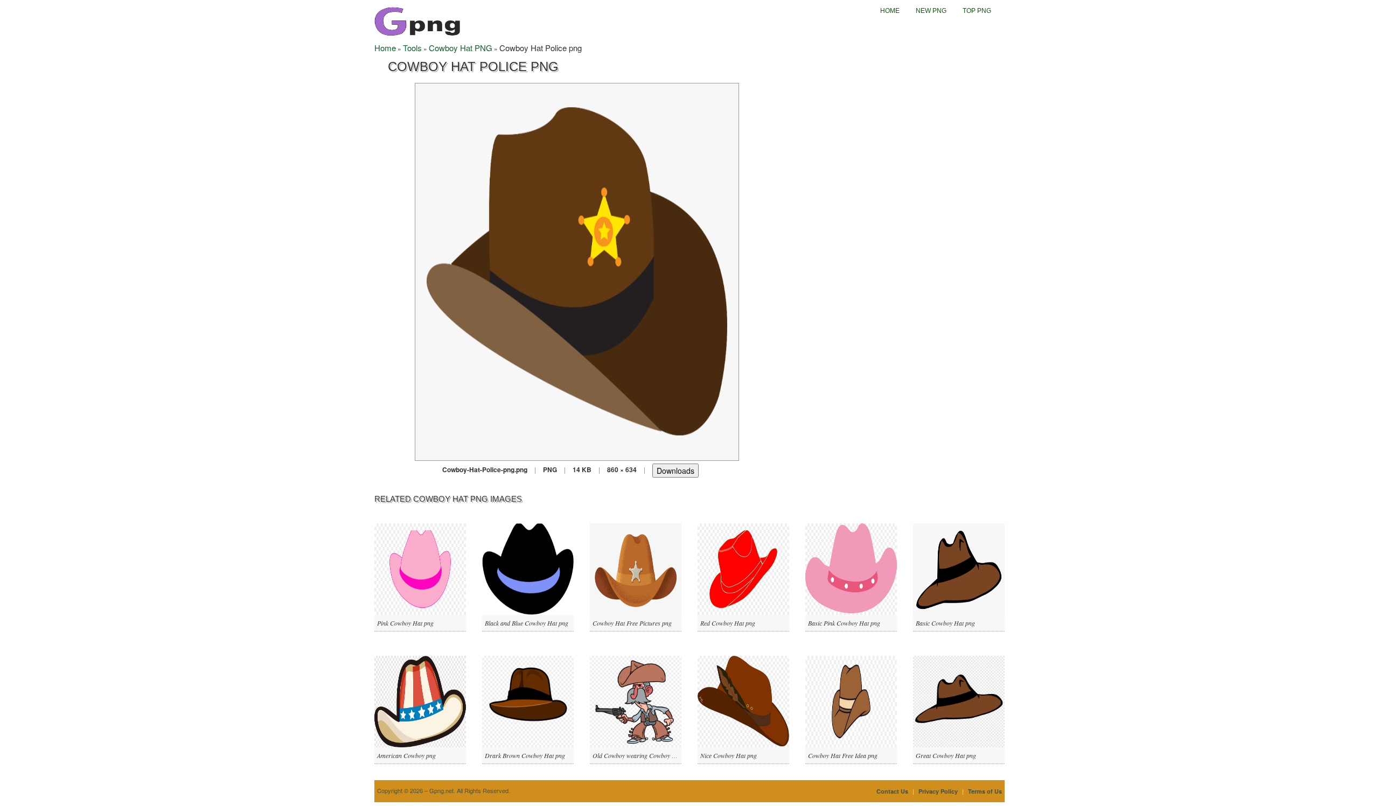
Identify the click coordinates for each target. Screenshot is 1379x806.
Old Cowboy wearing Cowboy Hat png (643, 755)
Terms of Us (985, 791)
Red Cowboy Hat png (727, 623)
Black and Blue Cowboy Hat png (526, 623)
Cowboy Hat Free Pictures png (632, 623)
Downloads (675, 470)
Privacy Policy (938, 791)
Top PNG (977, 11)
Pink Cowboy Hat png (405, 623)
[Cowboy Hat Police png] (577, 270)
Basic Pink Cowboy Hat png (844, 623)
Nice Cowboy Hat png (728, 755)
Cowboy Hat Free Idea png (842, 755)
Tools (412, 47)
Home (890, 11)
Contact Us (892, 791)
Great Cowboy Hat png (946, 755)
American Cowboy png (406, 755)
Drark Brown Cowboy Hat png (525, 755)
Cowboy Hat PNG (460, 47)
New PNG (931, 11)
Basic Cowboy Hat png (945, 623)
